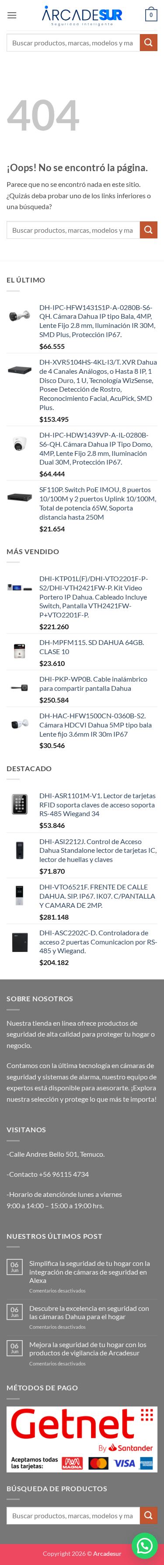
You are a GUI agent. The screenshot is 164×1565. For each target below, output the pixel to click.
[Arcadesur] (82, 15)
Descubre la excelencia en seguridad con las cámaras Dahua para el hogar (89, 1312)
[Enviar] (148, 42)
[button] (12, 15)
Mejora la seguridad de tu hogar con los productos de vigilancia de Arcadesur (88, 1348)
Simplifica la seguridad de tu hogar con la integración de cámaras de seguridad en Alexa (89, 1271)
